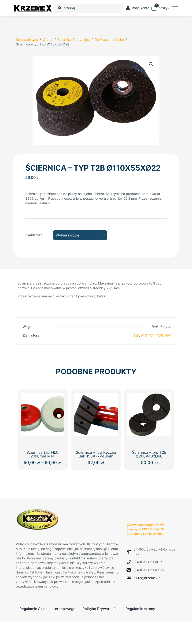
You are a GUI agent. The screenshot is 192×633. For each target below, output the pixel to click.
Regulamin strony (140, 609)
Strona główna (27, 39)
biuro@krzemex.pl (147, 578)
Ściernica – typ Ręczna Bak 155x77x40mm (96, 454)
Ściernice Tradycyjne (74, 39)
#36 (160, 335)
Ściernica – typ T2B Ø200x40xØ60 (149, 454)
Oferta (48, 39)
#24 (152, 335)
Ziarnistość (33, 235)
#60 (168, 335)
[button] (151, 64)
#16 (144, 335)
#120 (135, 335)
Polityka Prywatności (100, 609)
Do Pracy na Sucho (109, 39)
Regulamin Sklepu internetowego (47, 609)
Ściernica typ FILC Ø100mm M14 (42, 454)
